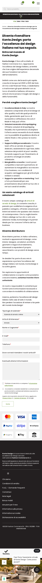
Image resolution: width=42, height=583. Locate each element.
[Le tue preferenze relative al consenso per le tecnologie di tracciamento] (4, 579)
